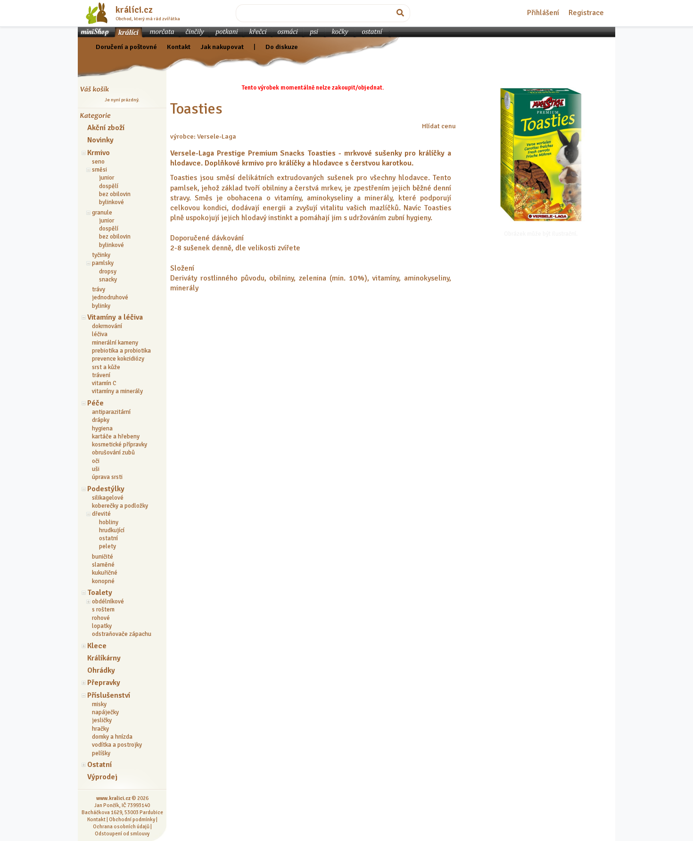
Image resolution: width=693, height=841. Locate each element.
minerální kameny (115, 342)
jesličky (102, 720)
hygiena (102, 428)
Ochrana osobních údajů (121, 826)
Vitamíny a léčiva (115, 317)
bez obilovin (115, 194)
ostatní (108, 538)
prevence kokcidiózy (118, 359)
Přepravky (103, 682)
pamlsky (103, 263)
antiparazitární (111, 412)
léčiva (99, 334)
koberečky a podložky (120, 506)
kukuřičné (104, 573)
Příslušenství (108, 695)
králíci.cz (134, 10)
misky (99, 704)
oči (95, 461)
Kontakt (178, 46)
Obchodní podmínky (132, 819)
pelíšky (101, 753)
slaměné (103, 565)
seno (98, 161)
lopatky (102, 626)
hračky (100, 729)
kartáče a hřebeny (116, 436)
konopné (103, 581)
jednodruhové (110, 297)
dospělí (108, 186)
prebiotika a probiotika (121, 351)
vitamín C (104, 383)
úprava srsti (107, 477)
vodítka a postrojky (117, 745)
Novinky (100, 140)
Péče (95, 403)
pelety (107, 546)
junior (106, 177)
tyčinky (101, 255)
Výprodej (102, 777)
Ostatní (99, 764)
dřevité (101, 514)
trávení (101, 375)
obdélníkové (108, 601)
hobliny (108, 522)
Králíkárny (104, 658)
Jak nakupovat (222, 46)
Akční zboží (105, 127)
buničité (102, 557)
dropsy (107, 271)
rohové (101, 618)
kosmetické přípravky (119, 444)
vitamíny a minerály (117, 391)
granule (102, 212)
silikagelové (108, 498)
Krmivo (98, 152)
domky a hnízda (112, 737)
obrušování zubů (113, 452)
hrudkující (111, 530)
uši (95, 469)
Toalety (99, 592)
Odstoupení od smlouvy (122, 833)
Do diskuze (281, 46)
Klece (97, 646)
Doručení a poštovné (126, 46)
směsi (99, 169)
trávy (98, 289)
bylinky (101, 306)
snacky (108, 279)
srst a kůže (106, 367)
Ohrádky (101, 670)
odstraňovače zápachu (121, 634)
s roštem (103, 609)
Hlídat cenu (439, 126)
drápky (100, 420)
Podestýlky (105, 489)
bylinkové (111, 202)
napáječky (105, 712)
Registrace (586, 12)
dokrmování (107, 326)
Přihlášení (543, 12)
